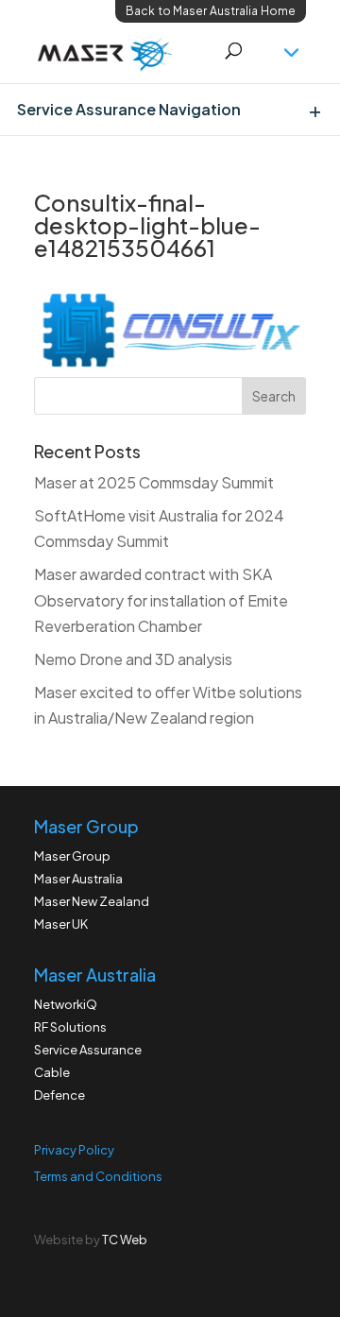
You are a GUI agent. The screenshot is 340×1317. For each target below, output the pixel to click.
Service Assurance (88, 1049)
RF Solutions (70, 1027)
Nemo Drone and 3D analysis (133, 659)
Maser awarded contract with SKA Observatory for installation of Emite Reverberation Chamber (161, 599)
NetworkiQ (65, 1004)
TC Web (124, 1239)
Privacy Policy (74, 1149)
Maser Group (72, 856)
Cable (52, 1072)
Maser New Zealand (91, 901)
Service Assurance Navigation (129, 109)
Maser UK (61, 924)
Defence (59, 1095)
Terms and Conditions (98, 1176)
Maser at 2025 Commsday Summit (154, 482)
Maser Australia (78, 878)
